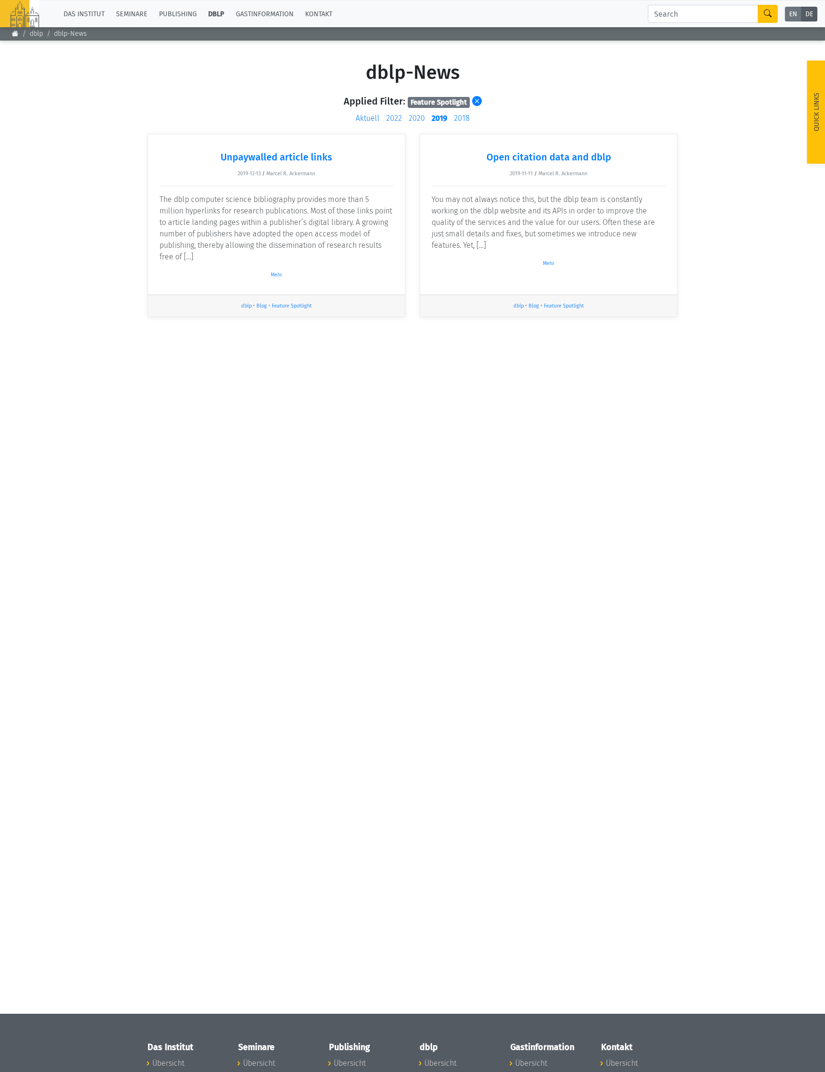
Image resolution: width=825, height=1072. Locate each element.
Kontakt (318, 14)
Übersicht (168, 1063)
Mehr (276, 275)
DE (809, 14)
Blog (261, 306)
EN (793, 14)
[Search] (768, 14)
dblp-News (70, 34)
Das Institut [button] (84, 14)
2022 (394, 118)
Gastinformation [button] (265, 14)
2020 (417, 118)
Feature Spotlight (292, 306)
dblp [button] (216, 14)
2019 (439, 118)
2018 (462, 118)
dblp (36, 34)
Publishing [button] (178, 14)
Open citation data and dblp (549, 157)
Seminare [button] (132, 14)
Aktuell (368, 118)
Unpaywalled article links (276, 157)
